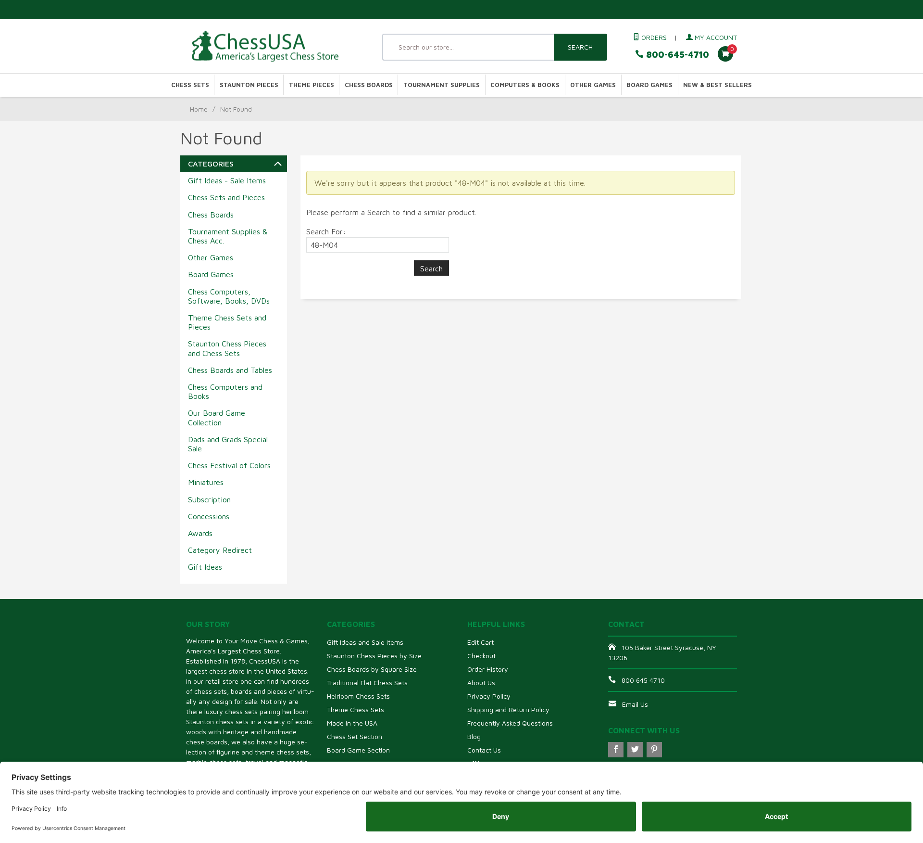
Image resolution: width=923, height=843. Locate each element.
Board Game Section (358, 750)
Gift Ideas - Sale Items (227, 180)
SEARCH (580, 47)
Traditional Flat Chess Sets (367, 682)
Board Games (649, 85)
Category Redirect (220, 550)
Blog (474, 736)
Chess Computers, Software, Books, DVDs (229, 296)
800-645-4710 (676, 55)
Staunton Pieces (249, 85)
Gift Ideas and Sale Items (365, 642)
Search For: (326, 231)
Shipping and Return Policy (508, 709)
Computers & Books (525, 85)
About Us (481, 682)
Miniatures (206, 482)
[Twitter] (635, 749)
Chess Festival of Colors (229, 465)
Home (199, 109)
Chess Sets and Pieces (226, 197)
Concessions (208, 516)
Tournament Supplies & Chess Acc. (227, 236)
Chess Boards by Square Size (372, 669)
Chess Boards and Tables (230, 370)
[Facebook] (616, 749)
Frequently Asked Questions (510, 723)
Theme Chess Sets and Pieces (227, 322)
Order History (487, 669)
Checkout (481, 655)
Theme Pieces (311, 85)
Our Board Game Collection (216, 417)
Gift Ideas (205, 566)
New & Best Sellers (717, 85)
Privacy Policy (489, 696)
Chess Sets (190, 85)
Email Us (635, 704)
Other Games (593, 85)
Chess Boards (369, 85)
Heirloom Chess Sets (358, 696)
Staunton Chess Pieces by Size (374, 655)
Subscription (209, 499)
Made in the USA (352, 723)
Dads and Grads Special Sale (228, 444)
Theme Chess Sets (355, 709)
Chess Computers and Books (225, 391)
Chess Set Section (354, 736)
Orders (653, 37)
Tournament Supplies (441, 85)
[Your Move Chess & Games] (274, 46)
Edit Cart (480, 642)
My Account (715, 37)
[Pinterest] (654, 749)
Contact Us (484, 750)
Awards (200, 533)
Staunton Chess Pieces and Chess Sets (227, 348)
